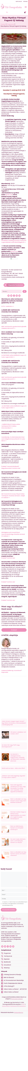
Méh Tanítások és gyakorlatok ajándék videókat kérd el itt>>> (13, 327)
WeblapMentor (18, 1012)
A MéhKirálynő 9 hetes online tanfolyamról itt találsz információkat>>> (10, 426)
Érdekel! (14, 630)
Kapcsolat (19, 1)
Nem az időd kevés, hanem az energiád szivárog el (16, 827)
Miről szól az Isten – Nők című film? (13, 768)
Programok (10, 24)
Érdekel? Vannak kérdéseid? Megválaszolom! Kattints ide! (10, 467)
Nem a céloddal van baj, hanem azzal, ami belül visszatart (18, 853)
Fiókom (25, 1)
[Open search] (7, 12)
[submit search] (24, 291)
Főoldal (3, 24)
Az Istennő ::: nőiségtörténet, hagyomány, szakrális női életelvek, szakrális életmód (17, 757)
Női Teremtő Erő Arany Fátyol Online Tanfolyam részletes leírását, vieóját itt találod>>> (13, 495)
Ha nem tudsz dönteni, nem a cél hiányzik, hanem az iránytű (17, 840)
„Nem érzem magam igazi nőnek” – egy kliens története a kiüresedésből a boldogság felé (14, 723)
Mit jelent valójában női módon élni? (18, 733)
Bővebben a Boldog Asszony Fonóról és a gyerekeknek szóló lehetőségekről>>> (13, 241)
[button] (25, 7)
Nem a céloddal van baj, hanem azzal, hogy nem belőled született (18, 800)
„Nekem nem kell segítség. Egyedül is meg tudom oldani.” (13, 776)
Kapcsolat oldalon (17, 999)
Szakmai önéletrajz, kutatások (11, 670)
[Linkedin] (19, 296)
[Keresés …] (11, 291)
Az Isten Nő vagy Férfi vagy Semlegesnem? (11, 745)
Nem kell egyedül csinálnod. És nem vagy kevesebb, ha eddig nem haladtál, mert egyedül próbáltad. (18, 788)
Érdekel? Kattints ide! (8, 558)
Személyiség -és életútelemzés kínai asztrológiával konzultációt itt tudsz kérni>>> (13, 439)
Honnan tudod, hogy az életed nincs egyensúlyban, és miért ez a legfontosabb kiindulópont (18, 815)
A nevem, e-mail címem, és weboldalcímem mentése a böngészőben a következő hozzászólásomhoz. (14, 903)
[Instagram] (14, 296)
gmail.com (9, 194)
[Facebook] (8, 296)
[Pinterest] (17, 296)
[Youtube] (11, 296)
